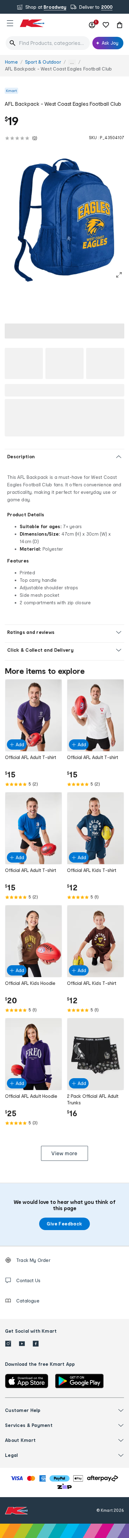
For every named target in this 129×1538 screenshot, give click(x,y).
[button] (10, 23)
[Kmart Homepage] (31, 23)
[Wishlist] (106, 25)
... (72, 62)
